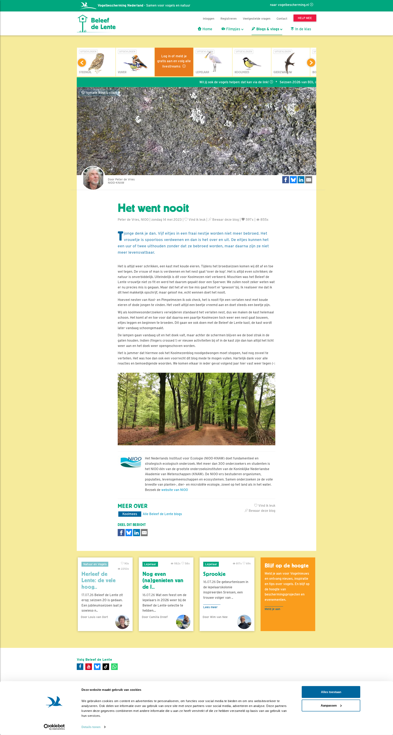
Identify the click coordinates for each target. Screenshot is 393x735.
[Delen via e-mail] (308, 179)
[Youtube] (88, 666)
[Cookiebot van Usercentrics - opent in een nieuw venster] (54, 727)
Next (311, 63)
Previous (82, 63)
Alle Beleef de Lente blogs (162, 514)
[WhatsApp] (114, 666)
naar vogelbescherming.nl (289, 5)
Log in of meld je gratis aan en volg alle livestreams (174, 61)
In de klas (302, 29)
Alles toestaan (331, 692)
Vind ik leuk (197, 220)
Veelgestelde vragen (256, 18)
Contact (282, 18)
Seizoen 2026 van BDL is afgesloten (282, 82)
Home (206, 29)
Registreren (228, 18)
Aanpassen (329, 705)
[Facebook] (80, 666)
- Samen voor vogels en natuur (144, 5)
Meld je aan (272, 609)
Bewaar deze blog (225, 220)
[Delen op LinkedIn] (301, 179)
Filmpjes (232, 29)
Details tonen (91, 727)
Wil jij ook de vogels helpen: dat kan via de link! (209, 82)
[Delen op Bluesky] (293, 179)
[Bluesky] (97, 666)
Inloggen (208, 18)
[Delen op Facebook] (285, 179)
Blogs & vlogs (267, 29)
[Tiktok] (106, 666)
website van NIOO (174, 490)
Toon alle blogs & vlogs (100, 92)
